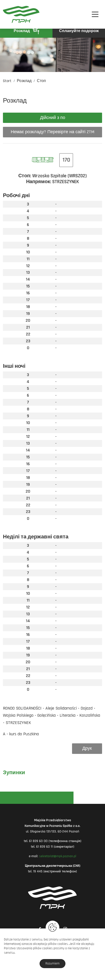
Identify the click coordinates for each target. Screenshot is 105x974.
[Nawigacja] (95, 14)
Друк (87, 748)
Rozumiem (52, 963)
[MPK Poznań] (10, 14)
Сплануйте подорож (79, 31)
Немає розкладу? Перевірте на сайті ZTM (52, 132)
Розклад (22, 31)
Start (7, 80)
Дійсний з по (52, 117)
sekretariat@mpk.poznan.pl (57, 856)
